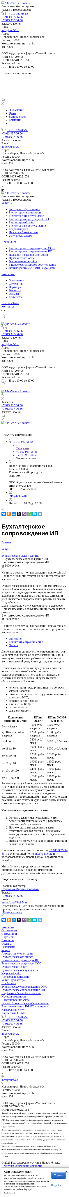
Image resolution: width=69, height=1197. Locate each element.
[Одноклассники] (9, 514)
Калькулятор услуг (13, 1009)
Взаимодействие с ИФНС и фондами (32, 267)
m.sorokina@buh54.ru (14, 902)
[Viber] (24, 514)
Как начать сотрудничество (26, 642)
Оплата (13, 645)
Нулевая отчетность (21, 258)
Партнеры (15, 287)
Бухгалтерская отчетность (25, 212)
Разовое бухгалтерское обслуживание (32, 264)
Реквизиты (15, 297)
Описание (15, 638)
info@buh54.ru (10, 30)
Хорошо (58, 1175)
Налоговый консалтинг (23, 232)
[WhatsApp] (29, 514)
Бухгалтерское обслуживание (27, 225)
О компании (16, 280)
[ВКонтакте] (3, 514)
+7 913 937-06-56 (17, 13)
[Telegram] (40, 514)
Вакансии (15, 290)
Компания (7, 927)
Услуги (5, 950)
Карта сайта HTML (13, 1013)
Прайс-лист (8, 983)
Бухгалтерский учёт (21, 222)
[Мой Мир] (14, 514)
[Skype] (34, 514)
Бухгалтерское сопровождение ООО (32, 248)
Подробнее (57, 1185)
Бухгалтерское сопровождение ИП (30, 251)
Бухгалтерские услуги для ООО (29, 219)
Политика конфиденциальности (21, 1165)
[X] (19, 514)
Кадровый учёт (18, 229)
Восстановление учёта (23, 261)
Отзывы (14, 293)
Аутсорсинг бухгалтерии (24, 209)
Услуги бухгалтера (20, 235)
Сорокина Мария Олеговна (20, 889)
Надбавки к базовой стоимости (28, 254)
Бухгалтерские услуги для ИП (28, 215)
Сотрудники (16, 283)
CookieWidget (9, 1193)
